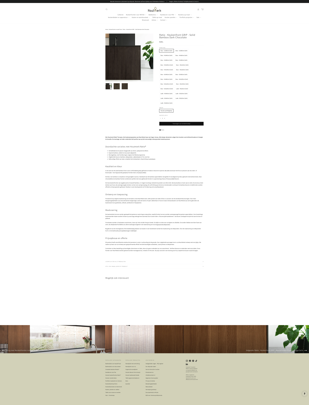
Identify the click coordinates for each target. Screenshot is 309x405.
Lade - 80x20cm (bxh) (182, 98)
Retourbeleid (149, 386)
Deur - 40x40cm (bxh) (166, 55)
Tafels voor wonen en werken (113, 392)
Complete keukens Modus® (112, 369)
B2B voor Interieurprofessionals (154, 395)
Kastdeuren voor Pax (110, 372)
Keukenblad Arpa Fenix (111, 384)
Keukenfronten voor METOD (135, 15)
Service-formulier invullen (152, 369)
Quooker (128, 384)
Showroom (145, 20)
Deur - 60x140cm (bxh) (182, 84)
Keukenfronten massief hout (115, 29)
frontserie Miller (141, 172)
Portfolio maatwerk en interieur (113, 381)
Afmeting (162, 47)
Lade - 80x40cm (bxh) (167, 103)
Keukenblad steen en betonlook (113, 386)
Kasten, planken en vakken (112, 389)
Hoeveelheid (163, 115)
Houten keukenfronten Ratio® (113, 375)
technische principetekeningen (121, 231)
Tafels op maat (157, 17)
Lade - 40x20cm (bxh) (182, 89)
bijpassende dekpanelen (163, 224)
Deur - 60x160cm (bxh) (167, 89)
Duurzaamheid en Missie (152, 392)
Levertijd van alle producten (115, 261)
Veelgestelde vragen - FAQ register (154, 363)
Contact (163, 20)
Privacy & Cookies (150, 381)
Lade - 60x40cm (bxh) (167, 98)
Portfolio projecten (186, 17)
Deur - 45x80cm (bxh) (181, 60)
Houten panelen (170, 17)
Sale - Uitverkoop (110, 395)
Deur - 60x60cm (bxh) (181, 74)
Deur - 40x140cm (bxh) (167, 70)
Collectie (120, 15)
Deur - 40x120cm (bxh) (182, 65)
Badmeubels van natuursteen (113, 366)
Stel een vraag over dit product (116, 266)
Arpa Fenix (162, 179)
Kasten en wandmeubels (140, 17)
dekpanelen (129, 157)
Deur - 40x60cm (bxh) (181, 55)
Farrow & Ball (170, 179)
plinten (123, 157)
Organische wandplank (131, 369)
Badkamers (152, 15)
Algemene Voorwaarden (152, 378)
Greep (161, 107)
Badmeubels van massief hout (113, 363)
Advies (154, 20)
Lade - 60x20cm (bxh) (182, 93)
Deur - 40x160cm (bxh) (182, 70)
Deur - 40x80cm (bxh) (166, 60)
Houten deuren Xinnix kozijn (133, 372)
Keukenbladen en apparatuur (118, 17)
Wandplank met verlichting (133, 363)
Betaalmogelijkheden (151, 384)
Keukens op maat (184, 15)
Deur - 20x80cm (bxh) (166, 51)
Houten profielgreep (166, 111)
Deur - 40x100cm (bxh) (167, 65)
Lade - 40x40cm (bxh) (167, 93)
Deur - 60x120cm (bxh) (167, 84)
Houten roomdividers (111, 378)
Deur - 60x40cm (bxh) (166, 74)
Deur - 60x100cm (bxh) (182, 79)
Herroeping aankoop (151, 389)
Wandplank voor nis (131, 366)
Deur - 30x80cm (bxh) (181, 51)
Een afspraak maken (151, 366)
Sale (198, 17)
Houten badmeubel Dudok (132, 375)
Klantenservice (149, 372)
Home (106, 29)
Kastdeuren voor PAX (167, 15)
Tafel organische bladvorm (132, 378)
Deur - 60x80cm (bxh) (166, 79)
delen (197, 242)
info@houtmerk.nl (150, 375)
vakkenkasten (137, 157)
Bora (127, 381)
